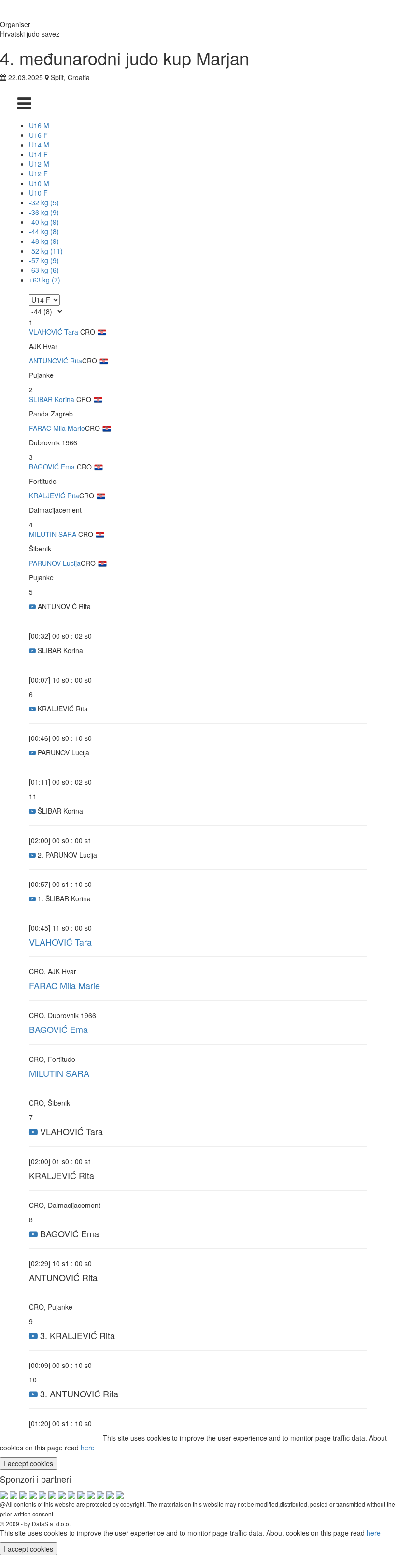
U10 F (38, 193)
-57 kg (44, 260)
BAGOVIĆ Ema (52, 466)
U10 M (39, 183)
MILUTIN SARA (52, 534)
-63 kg (44, 270)
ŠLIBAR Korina (51, 399)
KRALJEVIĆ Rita (54, 495)
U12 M (39, 164)
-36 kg (44, 212)
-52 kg (46, 250)
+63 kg (44, 279)
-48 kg (44, 241)
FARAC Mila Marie (57, 428)
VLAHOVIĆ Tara (53, 331)
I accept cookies (28, 1463)
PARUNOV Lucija (55, 563)
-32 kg (44, 202)
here (88, 1447)
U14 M (39, 144)
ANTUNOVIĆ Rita (55, 360)
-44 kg (44, 231)
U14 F (38, 154)
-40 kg (44, 222)
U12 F (38, 173)
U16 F (38, 135)
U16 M (39, 125)
